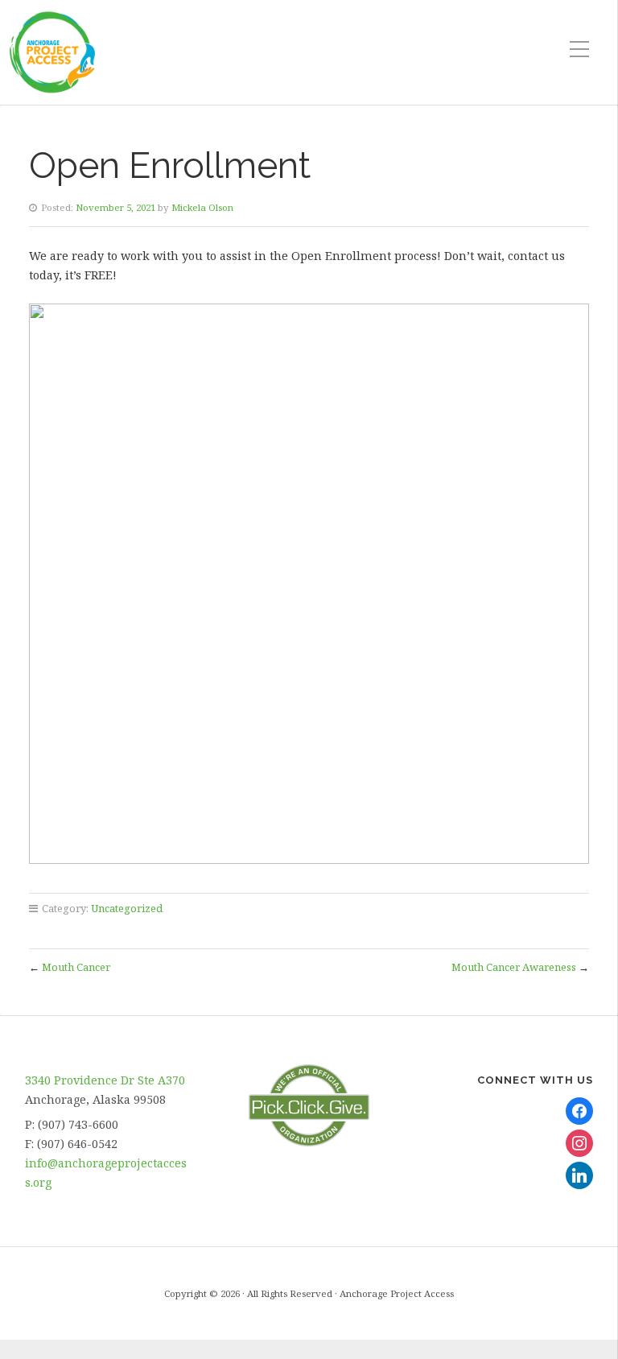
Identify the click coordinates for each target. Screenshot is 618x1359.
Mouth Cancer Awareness (513, 967)
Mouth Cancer (76, 967)
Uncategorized (127, 908)
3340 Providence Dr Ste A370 (105, 1080)
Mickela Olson (202, 207)
